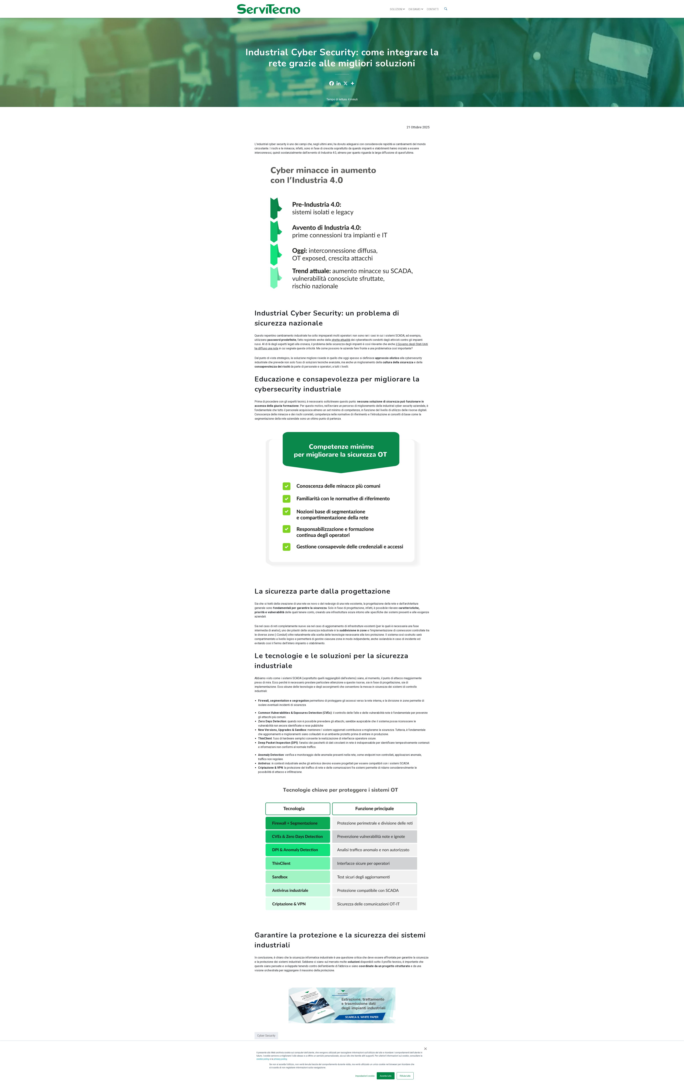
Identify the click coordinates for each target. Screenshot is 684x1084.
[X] (345, 83)
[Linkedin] (338, 83)
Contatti (433, 9)
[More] (352, 83)
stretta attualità (340, 340)
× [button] (424, 1047)
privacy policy (280, 1058)
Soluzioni (396, 9)
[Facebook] (331, 83)
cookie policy (262, 1058)
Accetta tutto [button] (386, 1075)
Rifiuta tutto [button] (405, 1075)
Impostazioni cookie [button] (365, 1075)
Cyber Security (266, 1035)
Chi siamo (414, 9)
